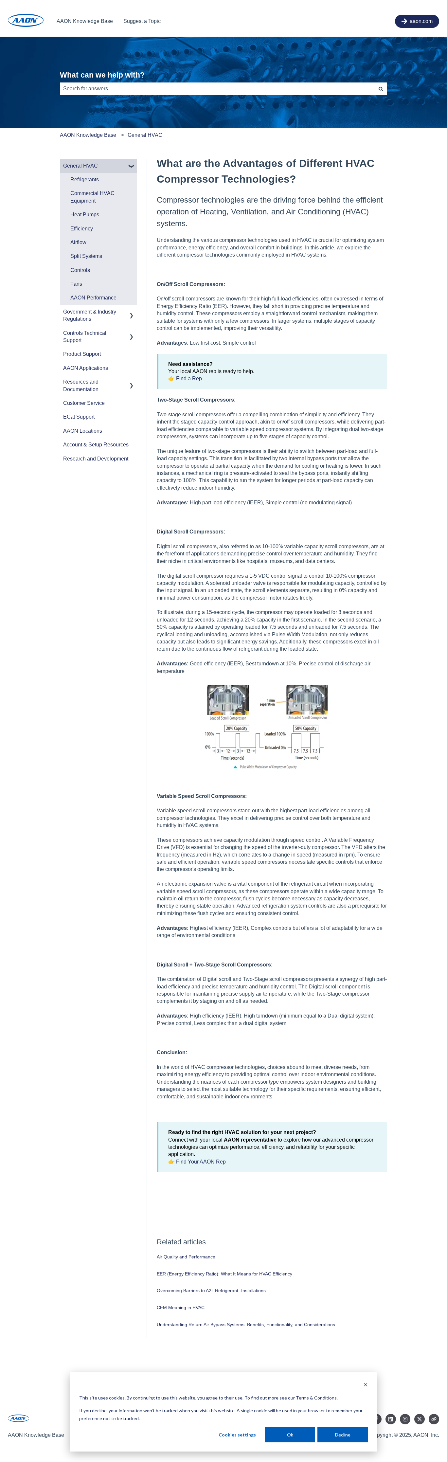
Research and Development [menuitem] (95, 458)
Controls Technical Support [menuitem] (84, 336)
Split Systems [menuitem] (86, 256)
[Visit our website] (434, 1419)
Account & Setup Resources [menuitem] (96, 444)
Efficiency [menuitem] (81, 228)
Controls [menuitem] (80, 270)
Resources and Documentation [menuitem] (80, 385)
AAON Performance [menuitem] (93, 297)
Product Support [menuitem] (82, 354)
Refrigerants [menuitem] (84, 179)
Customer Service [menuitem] (84, 403)
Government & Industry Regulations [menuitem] (89, 315)
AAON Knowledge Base (85, 21)
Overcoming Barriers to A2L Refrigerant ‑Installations (211, 1290)
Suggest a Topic (142, 21)
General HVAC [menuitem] (80, 166)
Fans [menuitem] (76, 284)
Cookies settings (237, 1434)
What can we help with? (102, 75)
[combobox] (217, 88)
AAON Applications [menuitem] (85, 368)
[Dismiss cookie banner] (365, 1385)
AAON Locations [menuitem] (82, 431)
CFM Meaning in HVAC (181, 1307)
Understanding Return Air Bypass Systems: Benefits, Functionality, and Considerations (246, 1324)
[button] (131, 166)
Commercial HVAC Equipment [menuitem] (92, 196)
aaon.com (421, 21)
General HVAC (145, 135)
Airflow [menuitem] (78, 242)
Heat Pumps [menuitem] (84, 214)
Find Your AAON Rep (201, 1161)
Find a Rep (189, 378)
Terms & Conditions (316, 1397)
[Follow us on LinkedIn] (390, 1419)
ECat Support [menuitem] (79, 417)
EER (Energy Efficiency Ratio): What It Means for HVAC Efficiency (224, 1273)
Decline (342, 1434)
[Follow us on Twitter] (419, 1419)
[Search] (381, 88)
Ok (290, 1434)
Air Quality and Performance (186, 1256)
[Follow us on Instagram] (405, 1419)
